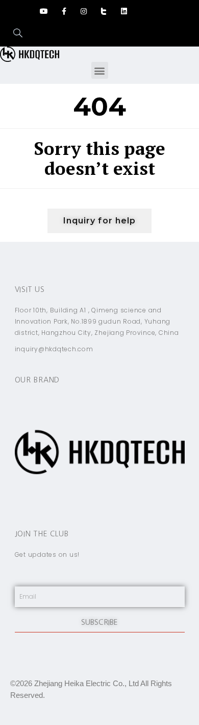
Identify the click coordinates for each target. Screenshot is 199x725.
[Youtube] (44, 11)
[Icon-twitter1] (104, 11)
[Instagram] (84, 11)
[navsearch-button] (13, 34)
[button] (99, 70)
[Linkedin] (124, 11)
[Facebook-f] (64, 11)
